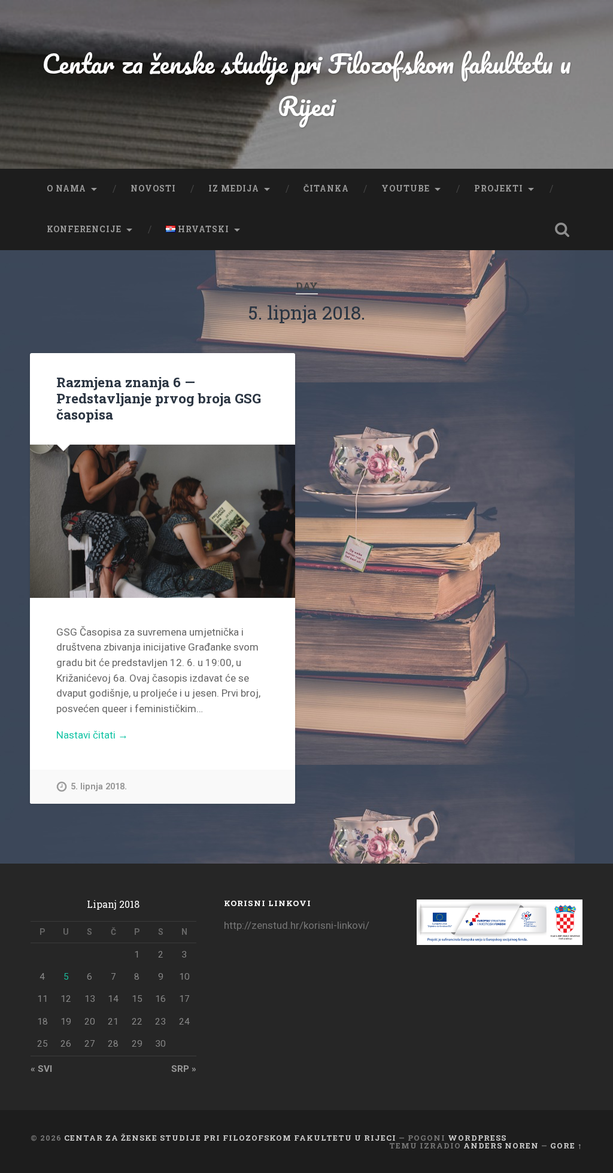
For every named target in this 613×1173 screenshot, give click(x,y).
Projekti (498, 188)
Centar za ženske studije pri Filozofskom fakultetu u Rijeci (306, 84)
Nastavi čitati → (92, 735)
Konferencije (84, 229)
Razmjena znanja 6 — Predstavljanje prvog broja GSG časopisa (158, 398)
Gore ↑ (566, 1145)
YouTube (405, 188)
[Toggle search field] (562, 229)
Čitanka (326, 188)
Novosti (153, 188)
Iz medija (233, 188)
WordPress (477, 1137)
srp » (183, 1068)
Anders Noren (501, 1145)
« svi (41, 1068)
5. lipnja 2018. (99, 787)
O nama (66, 188)
